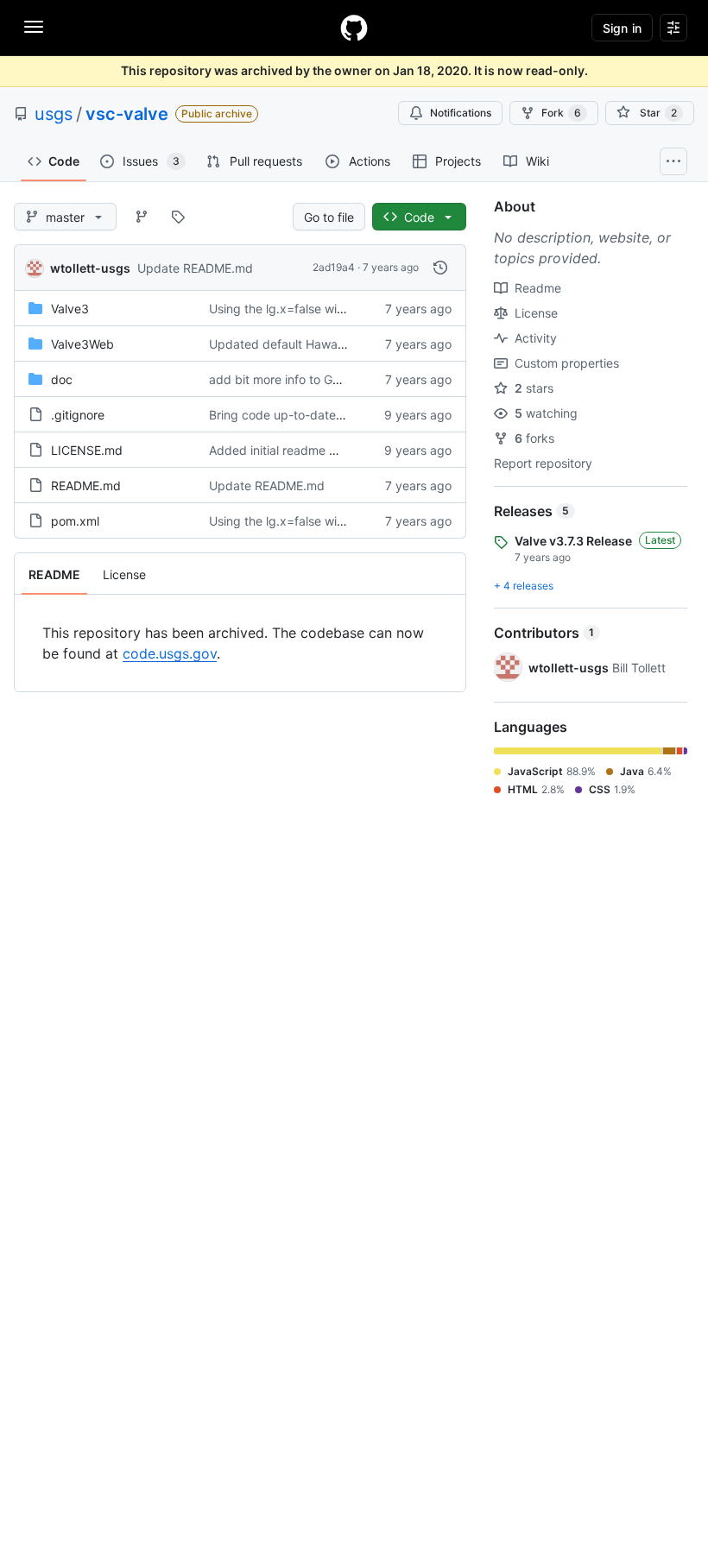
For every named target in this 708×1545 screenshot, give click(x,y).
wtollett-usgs (90, 268)
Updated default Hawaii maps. (295, 344)
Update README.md (195, 268)
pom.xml (75, 521)
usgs (54, 114)
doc (62, 379)
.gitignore (77, 414)
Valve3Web (82, 344)
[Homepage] (354, 27)
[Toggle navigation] (34, 27)
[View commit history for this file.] (440, 267)
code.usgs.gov (170, 653)
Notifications (460, 112)
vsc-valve (126, 114)
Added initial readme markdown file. (310, 450)
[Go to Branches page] (141, 216)
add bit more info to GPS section (300, 379)
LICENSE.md (87, 450)
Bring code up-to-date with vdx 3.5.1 (314, 414)
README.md (86, 485)
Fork (561, 112)
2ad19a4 (334, 267)
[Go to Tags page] (178, 216)
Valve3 (70, 308)
